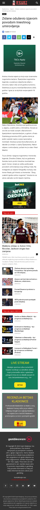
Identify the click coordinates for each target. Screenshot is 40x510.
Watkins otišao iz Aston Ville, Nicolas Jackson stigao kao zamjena (16, 249)
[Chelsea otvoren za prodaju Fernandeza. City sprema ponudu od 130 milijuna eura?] (7, 271)
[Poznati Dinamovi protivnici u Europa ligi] (7, 292)
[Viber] (14, 37)
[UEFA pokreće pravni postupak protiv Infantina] (7, 302)
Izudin (7, 32)
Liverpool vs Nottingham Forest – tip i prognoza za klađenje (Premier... (26, 350)
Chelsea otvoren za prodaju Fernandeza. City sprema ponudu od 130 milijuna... (26, 271)
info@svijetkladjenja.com (20, 480)
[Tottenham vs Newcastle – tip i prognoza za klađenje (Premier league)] (7, 340)
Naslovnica (5, 9)
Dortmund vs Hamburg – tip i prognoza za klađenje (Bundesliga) (24, 329)
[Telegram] (24, 37)
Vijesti (12, 9)
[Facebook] (4, 37)
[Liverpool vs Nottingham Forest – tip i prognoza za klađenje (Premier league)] (7, 351)
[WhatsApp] (19, 37)
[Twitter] (9, 37)
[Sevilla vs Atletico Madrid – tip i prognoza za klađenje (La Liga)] (7, 319)
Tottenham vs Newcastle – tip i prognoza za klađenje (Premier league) (25, 340)
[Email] (29, 37)
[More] (34, 37)
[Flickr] (11, 486)
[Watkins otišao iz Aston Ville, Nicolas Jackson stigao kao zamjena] (20, 230)
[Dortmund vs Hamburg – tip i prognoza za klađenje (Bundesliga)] (7, 329)
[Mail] (23, 486)
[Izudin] (3, 32)
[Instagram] (17, 486)
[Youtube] (34, 486)
